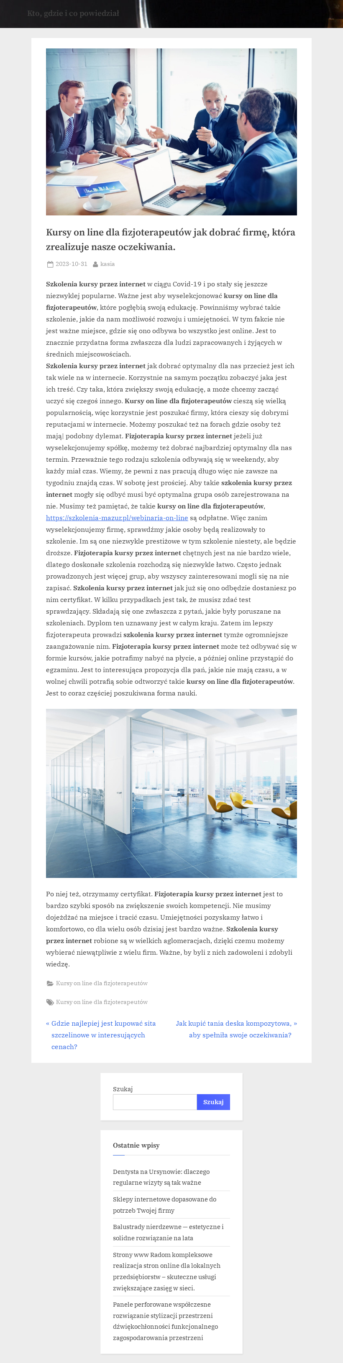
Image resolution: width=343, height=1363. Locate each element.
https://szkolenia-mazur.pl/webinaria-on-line (117, 517)
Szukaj (123, 1089)
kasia (107, 264)
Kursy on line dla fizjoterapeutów (102, 983)
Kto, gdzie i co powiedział (73, 13)
